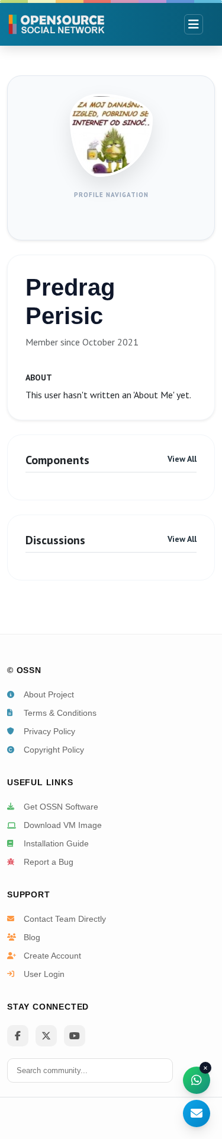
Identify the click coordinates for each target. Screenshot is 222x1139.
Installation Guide (56, 843)
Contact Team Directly (65, 919)
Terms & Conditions (60, 713)
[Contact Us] (196, 1113)
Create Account (52, 955)
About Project (49, 694)
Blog (32, 937)
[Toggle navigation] (193, 24)
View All (182, 458)
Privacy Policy (49, 731)
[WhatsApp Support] (196, 1080)
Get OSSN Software (61, 806)
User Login (44, 974)
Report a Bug (48, 862)
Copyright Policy (54, 749)
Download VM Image (63, 825)
